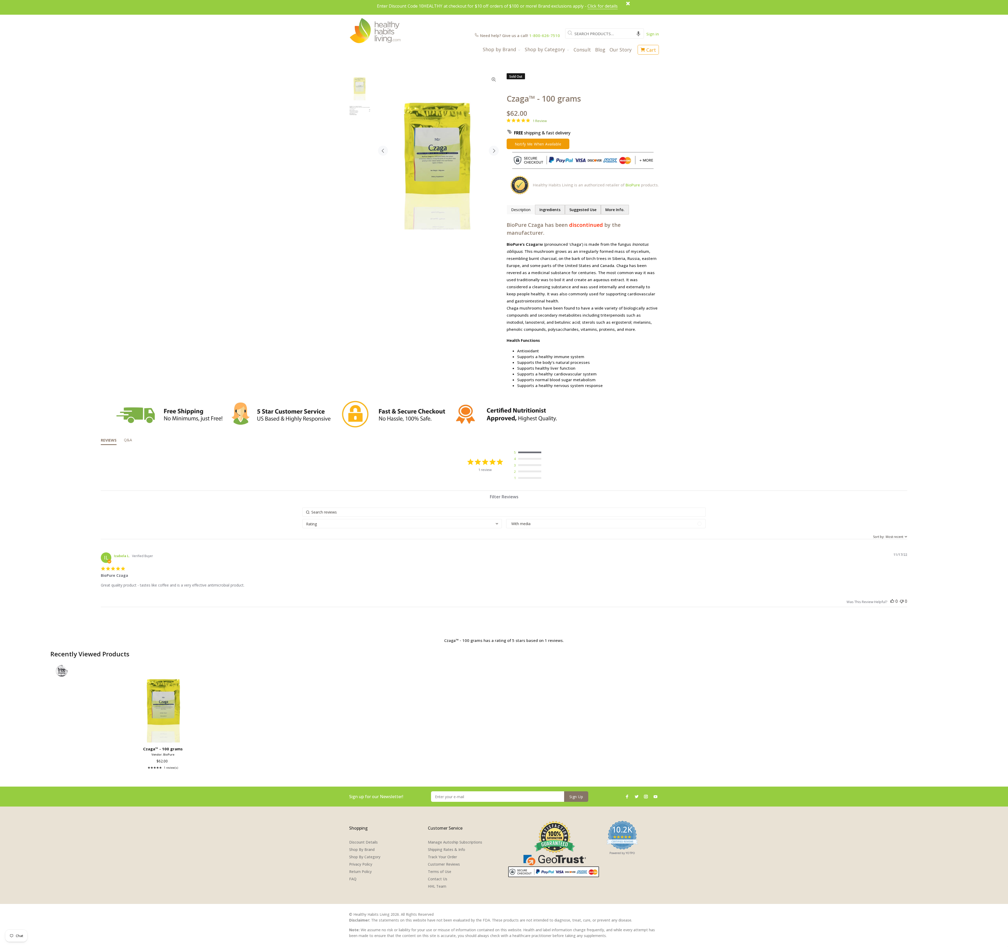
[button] (638, 33)
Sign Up (576, 796)
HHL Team (437, 886)
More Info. (614, 209)
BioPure (633, 184)
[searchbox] (504, 512)
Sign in (652, 33)
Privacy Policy (360, 864)
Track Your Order (442, 856)
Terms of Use (439, 871)
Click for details (602, 6)
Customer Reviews (444, 864)
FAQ (352, 878)
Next (494, 151)
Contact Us (437, 878)
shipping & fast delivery (542, 133)
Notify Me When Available (538, 144)
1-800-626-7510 (544, 35)
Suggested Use (582, 209)
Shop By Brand (362, 849)
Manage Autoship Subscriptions (455, 842)
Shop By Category (364, 856)
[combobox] (604, 33)
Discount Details (363, 842)
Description (521, 209)
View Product (164, 737)
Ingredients (549, 209)
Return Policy (360, 871)
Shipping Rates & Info (446, 849)
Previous (383, 151)
